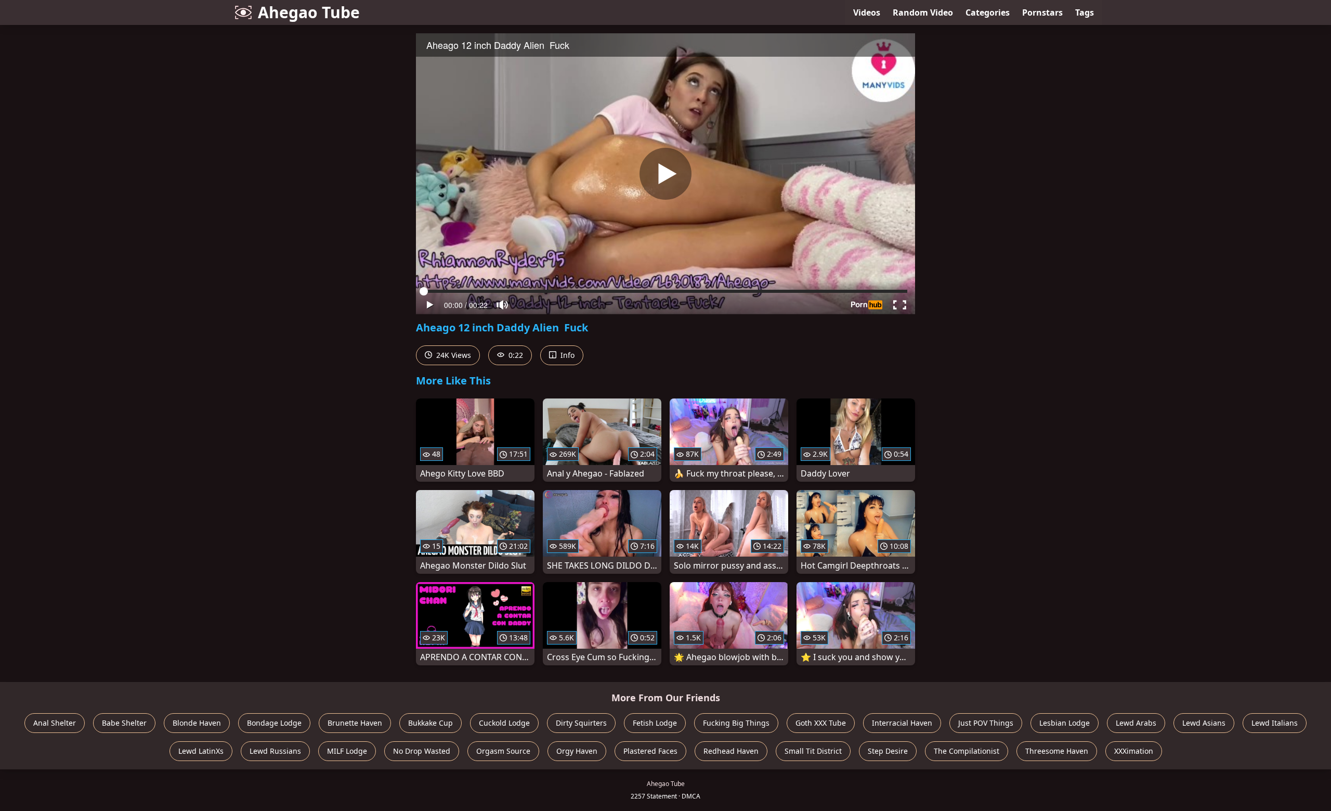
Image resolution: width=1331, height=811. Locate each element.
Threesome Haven (1056, 751)
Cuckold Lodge (504, 723)
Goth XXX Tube (820, 723)
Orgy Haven (576, 751)
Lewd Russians (275, 751)
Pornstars (1042, 12)
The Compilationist (966, 751)
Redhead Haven (731, 751)
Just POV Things (985, 723)
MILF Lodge (347, 751)
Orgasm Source (503, 751)
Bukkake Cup (430, 723)
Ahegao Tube (309, 12)
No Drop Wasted (421, 751)
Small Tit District (813, 751)
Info (566, 355)
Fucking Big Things (736, 723)
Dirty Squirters (581, 723)
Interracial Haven (902, 723)
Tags (1084, 12)
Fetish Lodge (655, 723)
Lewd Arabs (1136, 723)
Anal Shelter (54, 723)
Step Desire (888, 751)
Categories (987, 12)
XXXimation (1133, 751)
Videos (866, 12)
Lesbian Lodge (1064, 723)
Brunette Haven (355, 723)
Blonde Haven (197, 723)
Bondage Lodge (274, 723)
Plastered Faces (650, 751)
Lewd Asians (1203, 723)
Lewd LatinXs (201, 751)
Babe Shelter (124, 723)
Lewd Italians (1274, 723)
